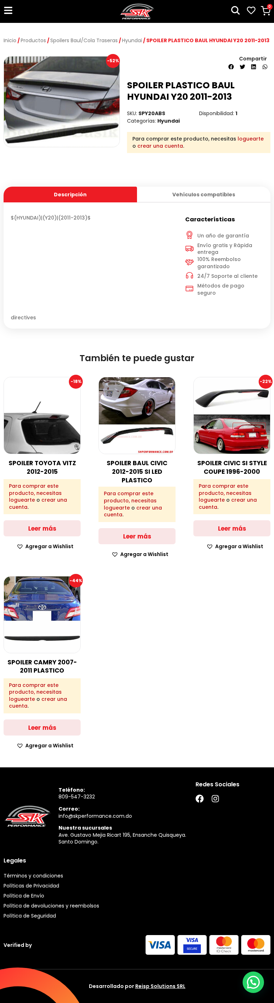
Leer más (42, 528)
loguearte (251, 138)
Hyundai (132, 40)
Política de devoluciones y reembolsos (51, 905)
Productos (33, 40)
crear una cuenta (160, 145)
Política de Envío (24, 895)
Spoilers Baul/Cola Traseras (84, 40)
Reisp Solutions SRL (160, 986)
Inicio (10, 40)
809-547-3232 (77, 796)
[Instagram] (215, 799)
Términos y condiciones (33, 875)
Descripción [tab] (70, 194)
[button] (231, 67)
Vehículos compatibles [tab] (203, 194)
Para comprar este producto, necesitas (35, 490)
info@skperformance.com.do (95, 816)
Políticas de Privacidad (31, 885)
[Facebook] (200, 799)
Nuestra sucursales (85, 827)
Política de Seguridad (30, 915)
